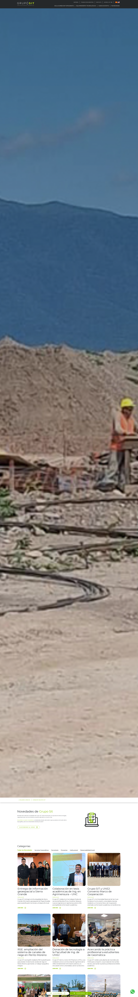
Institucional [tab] (74, 850)
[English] (118, 2)
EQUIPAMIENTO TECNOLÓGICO (86, 5)
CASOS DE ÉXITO (103, 5)
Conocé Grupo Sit (39, 800)
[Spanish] (116, 2)
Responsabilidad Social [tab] (87, 850)
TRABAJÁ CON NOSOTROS (87, 2)
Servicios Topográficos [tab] (42, 850)
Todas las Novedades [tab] (24, 850)
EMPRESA (76, 2)
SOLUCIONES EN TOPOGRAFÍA (64, 5)
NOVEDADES (115, 5)
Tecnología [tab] (54, 850)
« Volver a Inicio (24, 800)
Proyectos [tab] (64, 850)
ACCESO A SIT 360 (108, 2)
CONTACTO (98, 2)
